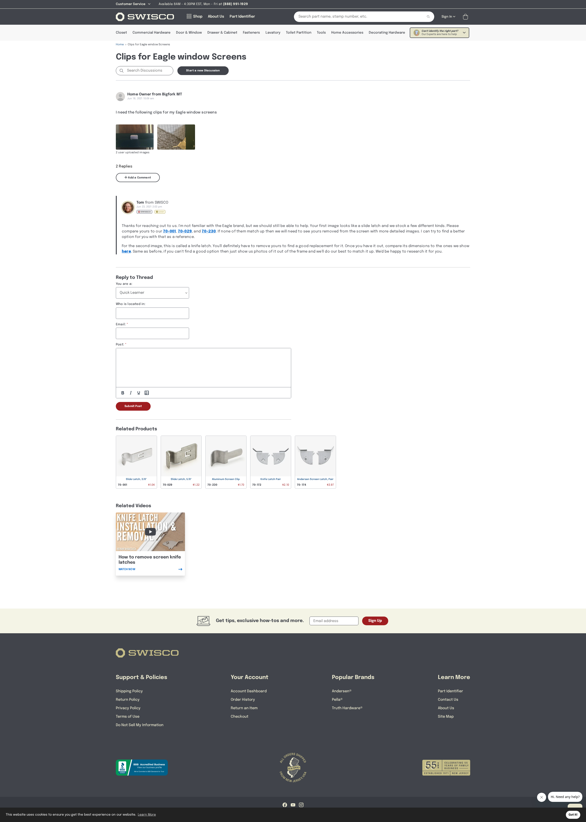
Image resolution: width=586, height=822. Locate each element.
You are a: (124, 284)
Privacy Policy (128, 708)
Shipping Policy (129, 691)
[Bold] (123, 393)
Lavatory (273, 33)
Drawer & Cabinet (222, 33)
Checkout (239, 717)
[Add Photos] (147, 393)
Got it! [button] (573, 814)
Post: (120, 344)
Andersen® (342, 691)
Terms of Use (127, 717)
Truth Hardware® (347, 708)
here (126, 251)
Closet (121, 33)
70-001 (169, 231)
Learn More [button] (147, 814)
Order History (243, 700)
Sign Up (375, 621)
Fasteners (251, 33)
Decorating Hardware (387, 33)
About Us (446, 708)
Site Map (446, 717)
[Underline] (139, 393)
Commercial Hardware (152, 33)
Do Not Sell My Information (139, 725)
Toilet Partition (298, 33)
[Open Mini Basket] (466, 17)
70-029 (185, 231)
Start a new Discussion (203, 70)
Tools (321, 33)
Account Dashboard (249, 691)
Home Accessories (347, 33)
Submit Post (133, 406)
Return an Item (244, 708)
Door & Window (189, 33)
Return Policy (128, 700)
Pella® (337, 700)
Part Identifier (450, 691)
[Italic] (131, 393)
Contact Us (448, 700)
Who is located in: (131, 304)
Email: (121, 324)
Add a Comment (139, 177)
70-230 (209, 231)
